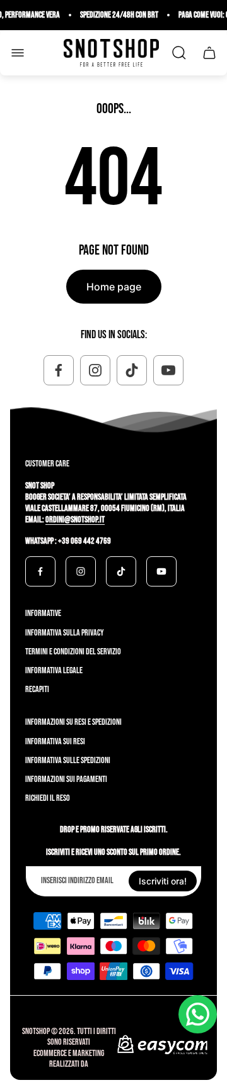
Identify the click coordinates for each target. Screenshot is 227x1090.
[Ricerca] (179, 53)
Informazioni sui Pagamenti (66, 779)
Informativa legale (54, 670)
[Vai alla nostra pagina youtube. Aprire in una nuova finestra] (168, 370)
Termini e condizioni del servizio (73, 651)
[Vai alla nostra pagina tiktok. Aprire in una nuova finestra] (132, 370)
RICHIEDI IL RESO (47, 798)
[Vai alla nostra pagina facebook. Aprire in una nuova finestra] (59, 370)
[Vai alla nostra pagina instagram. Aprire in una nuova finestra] (95, 370)
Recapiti (37, 689)
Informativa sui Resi (55, 741)
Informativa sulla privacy (64, 632)
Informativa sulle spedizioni (67, 760)
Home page (113, 286)
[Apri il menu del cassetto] (17, 52)
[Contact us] (197, 1014)
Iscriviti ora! (163, 881)
